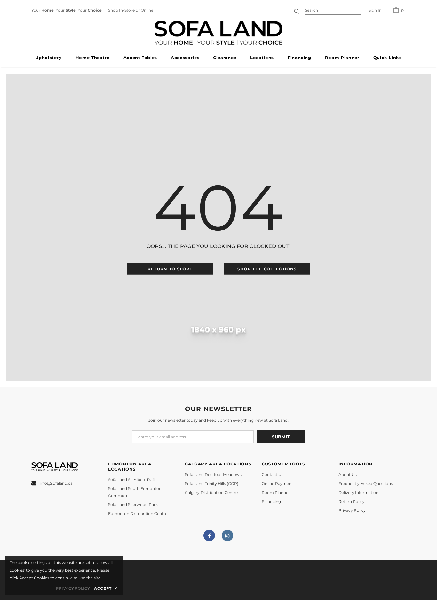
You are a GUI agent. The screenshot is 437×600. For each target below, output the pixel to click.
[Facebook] (209, 535)
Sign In (375, 10)
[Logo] (218, 33)
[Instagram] (227, 535)
